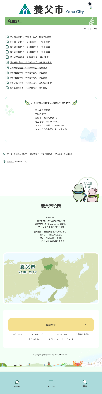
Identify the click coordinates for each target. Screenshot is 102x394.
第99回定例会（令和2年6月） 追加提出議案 (31, 62)
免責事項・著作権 (82, 334)
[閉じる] (89, 3)
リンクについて (61, 334)
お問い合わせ (18, 334)
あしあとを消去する (25, 161)
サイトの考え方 (34, 339)
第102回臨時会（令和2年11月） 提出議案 (30, 47)
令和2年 (10, 161)
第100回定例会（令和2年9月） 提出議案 (29, 57)
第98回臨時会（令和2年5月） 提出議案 (28, 72)
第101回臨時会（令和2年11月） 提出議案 (30, 52)
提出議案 (58, 154)
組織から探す (21, 154)
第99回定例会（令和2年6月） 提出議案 (28, 67)
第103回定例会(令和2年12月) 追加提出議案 (30, 36)
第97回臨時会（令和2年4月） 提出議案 (28, 77)
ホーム (9, 154)
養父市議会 (34, 154)
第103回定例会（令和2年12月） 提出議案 (30, 41)
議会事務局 (47, 154)
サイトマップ (53, 339)
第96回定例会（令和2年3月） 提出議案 (28, 88)
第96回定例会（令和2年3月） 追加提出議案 (31, 82)
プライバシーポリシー (39, 334)
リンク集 (70, 339)
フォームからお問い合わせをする (51, 129)
